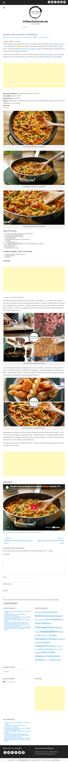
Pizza (52, 646)
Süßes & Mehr (47, 652)
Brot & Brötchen (40, 620)
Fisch (49, 623)
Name (4, 577)
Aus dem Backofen (49, 612)
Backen (39, 615)
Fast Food (41, 623)
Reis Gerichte (58, 646)
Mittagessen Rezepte (25, 532)
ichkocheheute (29, 37)
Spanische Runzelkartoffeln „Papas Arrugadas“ (17, 617)
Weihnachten (55, 660)
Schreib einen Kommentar (42, 37)
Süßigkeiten (40, 656)
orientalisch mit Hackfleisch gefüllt (30, 49)
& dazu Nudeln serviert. (51, 54)
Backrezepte (49, 616)
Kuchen (47, 635)
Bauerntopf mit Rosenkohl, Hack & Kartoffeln (17, 627)
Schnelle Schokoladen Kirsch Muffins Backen (17, 624)
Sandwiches (48, 649)
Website (5, 590)
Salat (36, 649)
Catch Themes (56, 760)
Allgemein (38, 612)
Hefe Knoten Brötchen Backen (13, 625)
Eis (63, 619)
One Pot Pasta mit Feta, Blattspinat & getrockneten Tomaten (15, 615)
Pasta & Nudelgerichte (36, 532)
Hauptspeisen (16, 532)
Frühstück (57, 628)
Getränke (37, 632)
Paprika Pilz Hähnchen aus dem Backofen (16, 622)
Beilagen (59, 616)
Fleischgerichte (8, 532)
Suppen (37, 652)
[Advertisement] (34, 75)
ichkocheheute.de (35, 21)
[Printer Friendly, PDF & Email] (11, 41)
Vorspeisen (46, 660)
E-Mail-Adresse (7, 584)
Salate (40, 649)
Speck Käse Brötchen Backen (12, 618)
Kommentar (7, 554)
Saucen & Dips (57, 649)
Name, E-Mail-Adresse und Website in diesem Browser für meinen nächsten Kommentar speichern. (31, 600)
